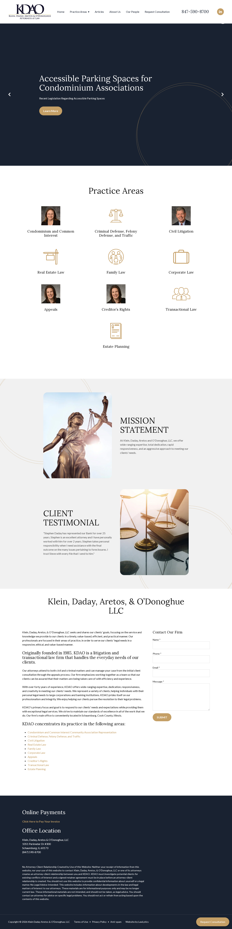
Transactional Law (38, 765)
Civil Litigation (36, 740)
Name (156, 639)
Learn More (50, 110)
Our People (132, 11)
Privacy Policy (99, 921)
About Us (115, 11)
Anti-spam (115, 921)
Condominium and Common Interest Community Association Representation (72, 732)
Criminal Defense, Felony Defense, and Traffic (54, 736)
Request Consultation (157, 11)
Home (60, 11)
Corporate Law (36, 752)
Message (158, 681)
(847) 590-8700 (31, 852)
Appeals (32, 756)
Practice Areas (78, 11)
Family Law (34, 748)
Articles (99, 11)
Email (156, 667)
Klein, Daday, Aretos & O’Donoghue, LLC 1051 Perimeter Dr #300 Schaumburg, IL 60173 (45, 844)
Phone (157, 653)
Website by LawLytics (137, 921)
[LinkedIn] (220, 11)
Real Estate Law (37, 744)
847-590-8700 (195, 11)
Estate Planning (37, 769)
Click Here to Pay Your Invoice (41, 821)
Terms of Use (81, 921)
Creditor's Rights (38, 760)
